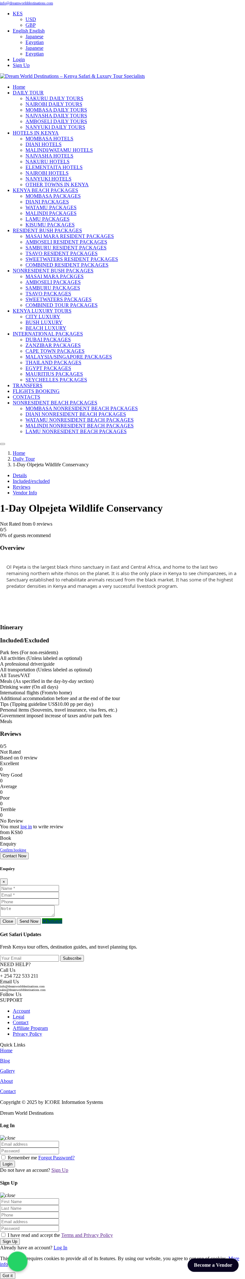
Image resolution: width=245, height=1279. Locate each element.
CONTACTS (26, 397)
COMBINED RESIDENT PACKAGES (67, 265)
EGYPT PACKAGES (48, 368)
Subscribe (72, 958)
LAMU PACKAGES (48, 219)
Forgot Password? (56, 1157)
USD (31, 19)
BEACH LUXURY (46, 328)
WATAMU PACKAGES (51, 207)
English (21, 30)
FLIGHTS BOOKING (36, 391)
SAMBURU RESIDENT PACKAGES (66, 247)
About (6, 1081)
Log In (60, 1247)
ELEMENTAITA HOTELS (54, 167)
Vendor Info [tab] (25, 492)
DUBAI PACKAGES (48, 339)
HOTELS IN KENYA (36, 133)
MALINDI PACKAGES (51, 213)
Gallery (7, 1071)
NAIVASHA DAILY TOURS (56, 115)
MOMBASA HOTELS (49, 138)
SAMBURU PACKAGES (53, 288)
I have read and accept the (59, 1235)
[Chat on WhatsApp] (17, 1261)
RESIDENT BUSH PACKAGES (47, 230)
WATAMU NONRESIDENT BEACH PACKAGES (80, 420)
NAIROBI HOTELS (47, 173)
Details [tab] (20, 475)
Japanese (34, 36)
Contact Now (14, 856)
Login (19, 59)
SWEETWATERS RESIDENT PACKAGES (72, 259)
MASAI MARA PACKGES (55, 276)
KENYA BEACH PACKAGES (45, 190)
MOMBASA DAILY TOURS (56, 110)
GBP (31, 25)
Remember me (22, 1157)
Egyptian (35, 42)
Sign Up (21, 65)
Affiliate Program (30, 1028)
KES (18, 13)
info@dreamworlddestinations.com (26, 3)
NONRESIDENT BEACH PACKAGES (55, 402)
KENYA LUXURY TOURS (42, 311)
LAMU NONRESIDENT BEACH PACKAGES (76, 431)
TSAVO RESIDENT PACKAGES (62, 253)
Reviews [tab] (21, 487)
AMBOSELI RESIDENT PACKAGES (66, 242)
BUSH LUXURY (44, 322)
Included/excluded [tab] (31, 481)
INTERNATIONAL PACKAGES (48, 333)
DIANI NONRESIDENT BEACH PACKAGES (76, 414)
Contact (20, 1022)
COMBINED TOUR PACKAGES (62, 305)
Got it (8, 1275)
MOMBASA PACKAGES (53, 196)
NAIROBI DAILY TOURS (54, 104)
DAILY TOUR (28, 92)
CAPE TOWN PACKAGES (55, 351)
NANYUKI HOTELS (48, 178)
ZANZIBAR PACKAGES (53, 345)
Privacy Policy (27, 1034)
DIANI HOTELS (44, 144)
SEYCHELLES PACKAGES (56, 379)
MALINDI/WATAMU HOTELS (59, 150)
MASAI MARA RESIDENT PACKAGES (70, 236)
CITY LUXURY (43, 316)
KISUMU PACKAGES (50, 224)
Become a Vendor (213, 1265)
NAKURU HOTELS (48, 161)
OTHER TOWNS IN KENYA (57, 184)
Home (19, 87)
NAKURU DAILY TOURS (54, 98)
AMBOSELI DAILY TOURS (56, 121)
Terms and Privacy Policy (87, 1235)
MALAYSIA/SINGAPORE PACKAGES (69, 356)
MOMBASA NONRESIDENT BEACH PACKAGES (82, 408)
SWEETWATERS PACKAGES (59, 299)
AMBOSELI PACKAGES (53, 282)
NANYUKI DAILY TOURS (55, 127)
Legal (18, 1016)
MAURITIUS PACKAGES (54, 374)
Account (21, 1011)
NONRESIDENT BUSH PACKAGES (53, 270)
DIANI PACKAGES (47, 201)
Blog (5, 1060)
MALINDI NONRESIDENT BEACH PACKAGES (80, 425)
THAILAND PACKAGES (53, 362)
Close (8, 921)
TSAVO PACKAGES (48, 293)
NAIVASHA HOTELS (49, 156)
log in (26, 826)
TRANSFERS (27, 385)
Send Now (28, 921)
